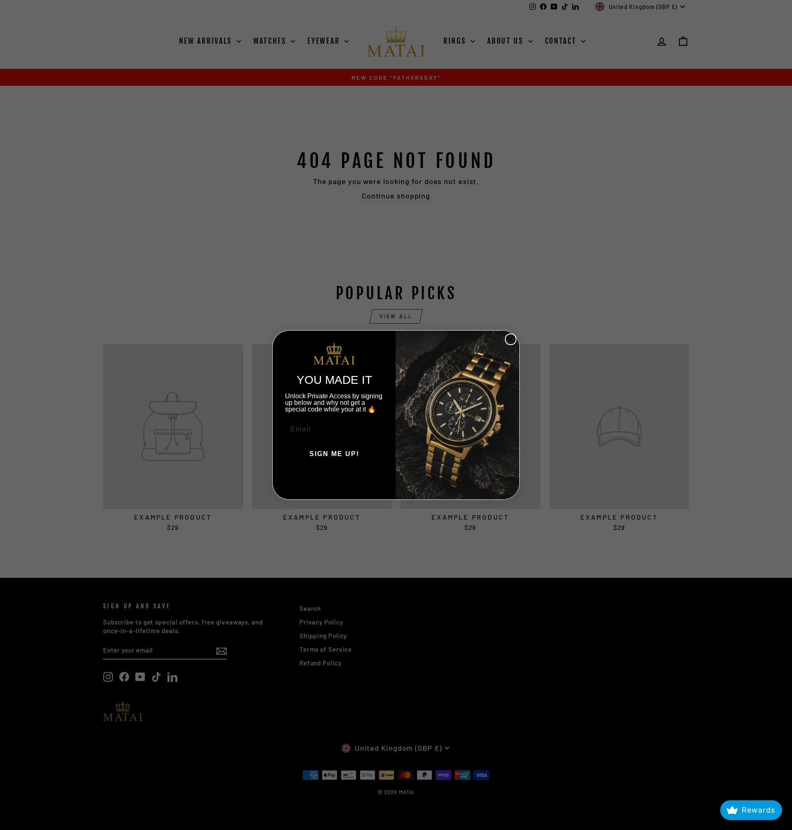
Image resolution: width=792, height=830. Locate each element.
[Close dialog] (511, 339)
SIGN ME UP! (334, 453)
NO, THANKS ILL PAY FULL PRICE (334, 478)
